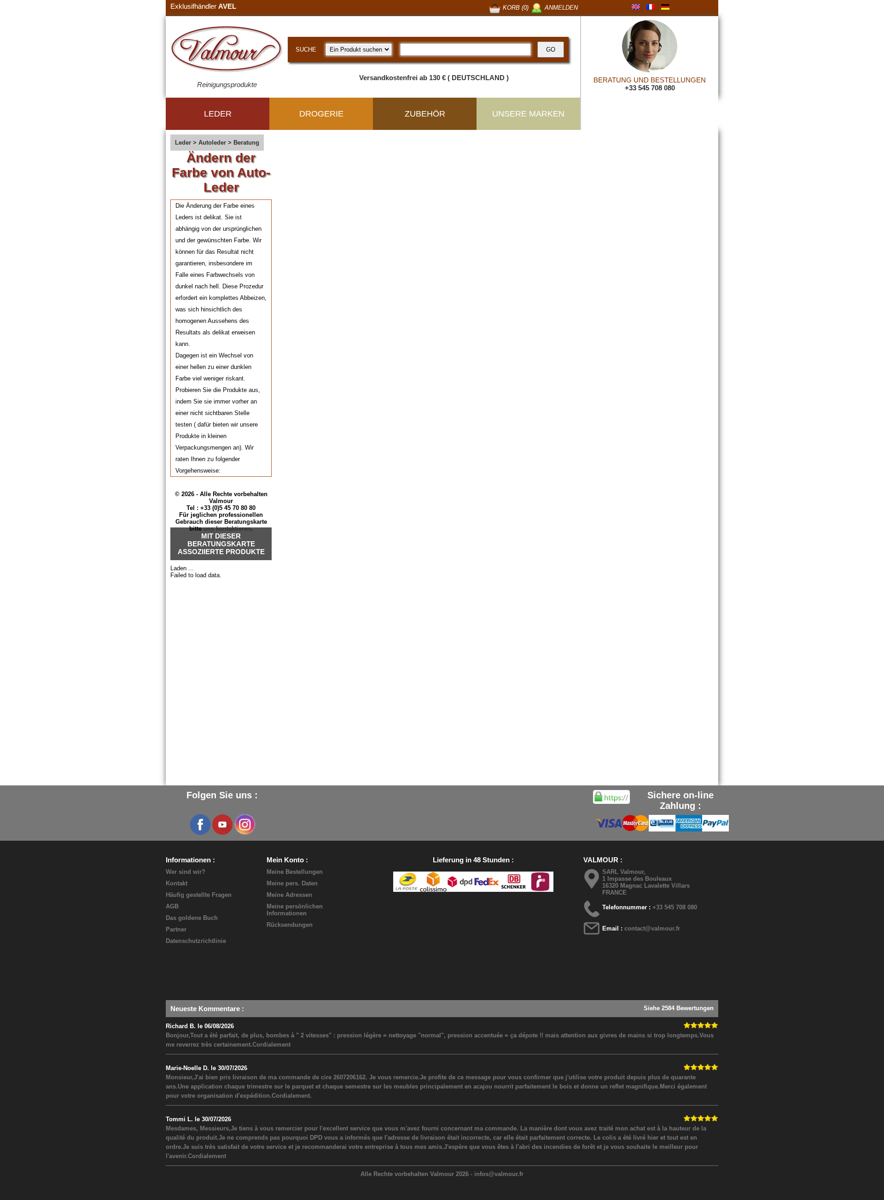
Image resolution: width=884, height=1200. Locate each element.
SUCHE (306, 49)
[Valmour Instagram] (244, 825)
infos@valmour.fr (498, 1174)
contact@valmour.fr (652, 928)
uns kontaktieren (227, 528)
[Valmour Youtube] (222, 825)
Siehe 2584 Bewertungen (679, 1008)
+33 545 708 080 (650, 88)
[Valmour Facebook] (200, 825)
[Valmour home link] (227, 50)
